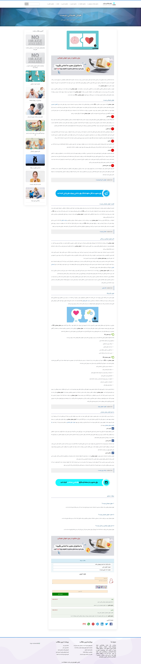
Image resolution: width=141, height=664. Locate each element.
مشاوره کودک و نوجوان (93, 4)
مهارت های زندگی (65, 20)
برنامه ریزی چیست (102, 470)
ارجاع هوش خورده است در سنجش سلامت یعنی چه (83, 645)
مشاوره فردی (73, 4)
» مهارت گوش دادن (106, 567)
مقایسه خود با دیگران (88, 650)
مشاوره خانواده (82, 4)
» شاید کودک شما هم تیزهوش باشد (103, 564)
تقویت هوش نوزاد (102, 407)
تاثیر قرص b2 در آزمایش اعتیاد (63, 650)
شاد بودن (104, 288)
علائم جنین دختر (66, 648)
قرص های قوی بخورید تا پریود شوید (62, 652)
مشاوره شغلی (51, 4)
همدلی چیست (103, 232)
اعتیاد (58, 4)
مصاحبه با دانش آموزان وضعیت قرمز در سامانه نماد (83, 648)
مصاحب (78, 20)
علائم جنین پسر (66, 645)
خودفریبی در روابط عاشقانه (87, 652)
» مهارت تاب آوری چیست (105, 570)
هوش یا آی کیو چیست (101, 180)
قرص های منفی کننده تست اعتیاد (62, 654)
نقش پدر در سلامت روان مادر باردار (86, 654)
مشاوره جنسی (65, 4)
